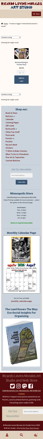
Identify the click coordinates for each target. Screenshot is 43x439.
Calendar (10, 119)
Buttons (9, 116)
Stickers (9, 147)
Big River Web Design (31, 428)
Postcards (10, 135)
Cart (33, 433)
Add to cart (21, 79)
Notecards (10, 128)
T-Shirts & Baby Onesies (16, 151)
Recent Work (11, 144)
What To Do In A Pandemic (17, 154)
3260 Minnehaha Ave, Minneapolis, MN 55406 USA (21, 390)
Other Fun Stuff (12, 132)
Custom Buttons (13, 160)
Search (21, 435)
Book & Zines (11, 113)
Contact (21, 393)
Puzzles (9, 141)
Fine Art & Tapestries (15, 157)
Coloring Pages (12, 122)
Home (6, 24)
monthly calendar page (21, 301)
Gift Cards (10, 125)
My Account (7, 435)
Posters (9, 138)
